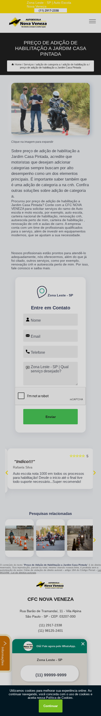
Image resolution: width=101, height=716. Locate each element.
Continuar (50, 706)
